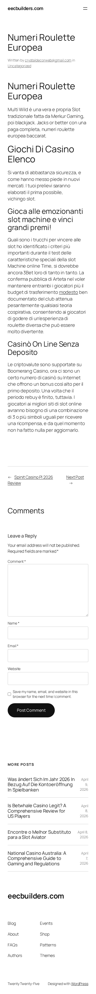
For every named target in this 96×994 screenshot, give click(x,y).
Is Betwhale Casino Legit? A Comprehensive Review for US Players (37, 811)
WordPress (79, 983)
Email (13, 645)
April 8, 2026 (83, 835)
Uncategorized (19, 65)
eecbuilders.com (25, 8)
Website (14, 668)
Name (13, 623)
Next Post (75, 477)
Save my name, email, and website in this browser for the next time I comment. (45, 694)
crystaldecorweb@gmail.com (48, 60)
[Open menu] (85, 8)
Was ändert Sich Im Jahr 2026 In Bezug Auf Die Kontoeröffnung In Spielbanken (41, 784)
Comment (17, 561)
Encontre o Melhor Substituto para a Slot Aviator (39, 834)
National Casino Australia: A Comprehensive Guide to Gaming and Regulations (37, 858)
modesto (68, 292)
